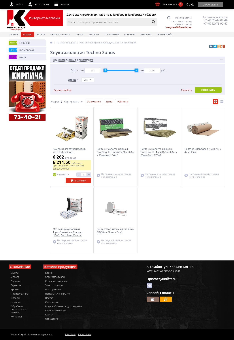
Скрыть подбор (62, 90)
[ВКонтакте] (211, 46)
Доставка (94, 34)
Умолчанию (94, 101)
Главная (13, 34)
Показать (208, 90)
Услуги (41, 34)
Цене (109, 101)
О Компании (112, 34)
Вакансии (146, 34)
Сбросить (186, 90)
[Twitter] (215, 46)
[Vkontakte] (149, 285)
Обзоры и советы (60, 34)
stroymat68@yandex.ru (179, 27)
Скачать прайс (165, 34)
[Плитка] (215, 101)
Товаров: (55, 101)
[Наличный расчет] (153, 299)
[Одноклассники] (219, 46)
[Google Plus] (223, 46)
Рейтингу (122, 101)
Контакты (129, 34)
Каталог (27, 34)
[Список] (221, 101)
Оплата (80, 34)
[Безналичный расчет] (166, 299)
